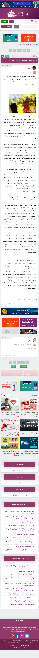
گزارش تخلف (5, 304)
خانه (36, 21)
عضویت (4, 21)
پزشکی (20, 44)
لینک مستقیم (15, 304)
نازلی (29, 341)
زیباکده (36, 44)
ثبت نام (8, 372)
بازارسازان (15, 647)
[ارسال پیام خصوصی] (34, 72)
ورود (11, 21)
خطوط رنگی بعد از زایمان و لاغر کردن (19, 495)
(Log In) (9, 374)
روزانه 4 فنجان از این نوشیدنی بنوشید (19, 470)
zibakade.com (25, 645)
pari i (29, 69)
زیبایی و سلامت (28, 44)
